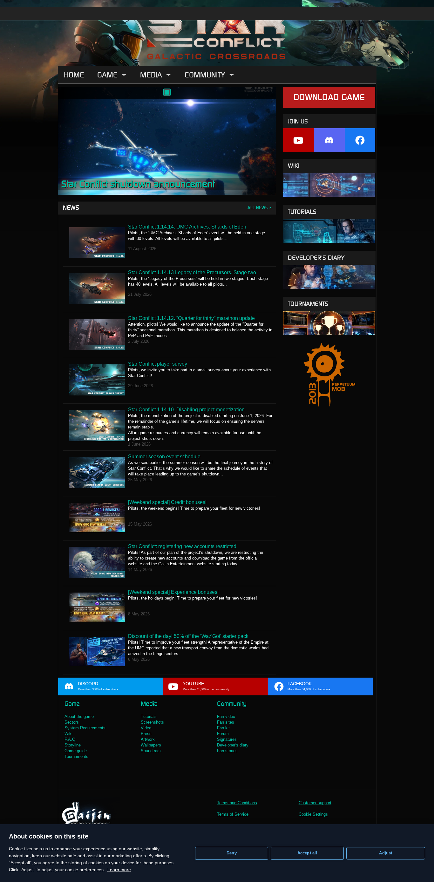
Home (74, 75)
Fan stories (227, 750)
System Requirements (84, 728)
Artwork (148, 739)
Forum (223, 733)
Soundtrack (151, 750)
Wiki (293, 166)
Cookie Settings (313, 814)
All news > (259, 207)
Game (107, 75)
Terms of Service (232, 814)
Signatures (227, 739)
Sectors (71, 722)
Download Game (329, 97)
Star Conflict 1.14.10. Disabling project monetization (186, 409)
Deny (232, 853)
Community (205, 75)
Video (146, 728)
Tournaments (308, 304)
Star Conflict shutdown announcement (138, 184)
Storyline (72, 745)
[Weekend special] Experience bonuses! (173, 592)
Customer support (315, 802)
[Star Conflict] (217, 33)
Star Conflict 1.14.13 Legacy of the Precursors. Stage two (192, 272)
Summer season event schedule (164, 456)
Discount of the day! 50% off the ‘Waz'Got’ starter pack (188, 636)
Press (146, 733)
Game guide (75, 750)
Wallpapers (151, 745)
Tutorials (302, 212)
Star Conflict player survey (157, 364)
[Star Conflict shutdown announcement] (167, 92)
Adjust (385, 853)
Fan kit (223, 728)
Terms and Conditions (237, 802)
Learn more (119, 869)
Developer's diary (316, 258)
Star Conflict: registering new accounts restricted (182, 546)
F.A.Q (69, 739)
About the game (79, 716)
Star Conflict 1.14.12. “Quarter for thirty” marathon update (191, 318)
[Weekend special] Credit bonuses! (167, 502)
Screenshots (152, 722)
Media (151, 75)
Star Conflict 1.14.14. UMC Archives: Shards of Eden (187, 226)
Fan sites (225, 722)
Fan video (226, 716)
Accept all (307, 853)
